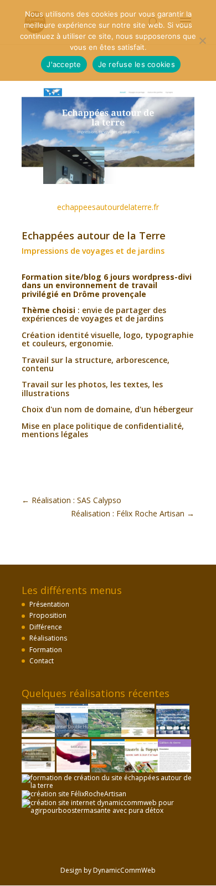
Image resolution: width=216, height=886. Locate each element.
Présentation (49, 604)
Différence (45, 627)
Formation (45, 649)
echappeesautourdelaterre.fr (108, 207)
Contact (41, 660)
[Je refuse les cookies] (202, 40)
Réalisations (48, 638)
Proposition (47, 615)
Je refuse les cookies (136, 64)
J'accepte (64, 64)
